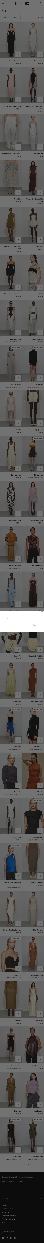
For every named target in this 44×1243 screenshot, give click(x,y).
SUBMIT (35, 625)
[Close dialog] (42, 611)
